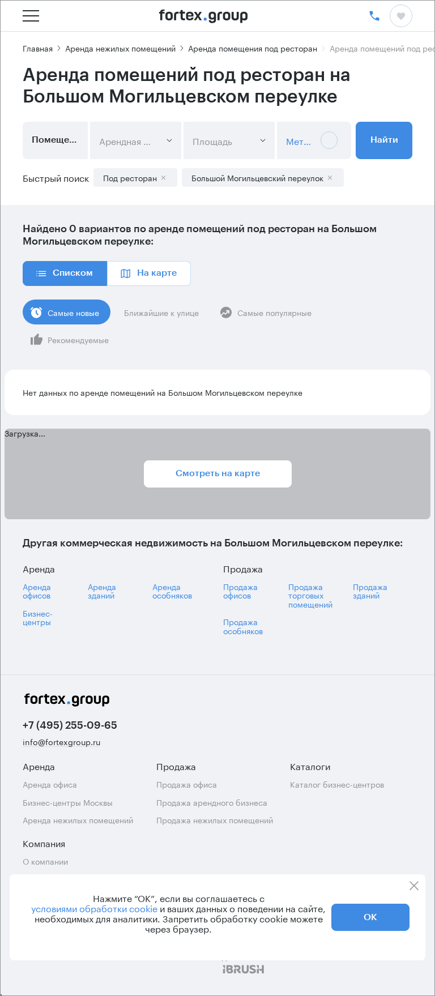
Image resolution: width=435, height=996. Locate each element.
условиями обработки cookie (94, 908)
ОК (370, 917)
